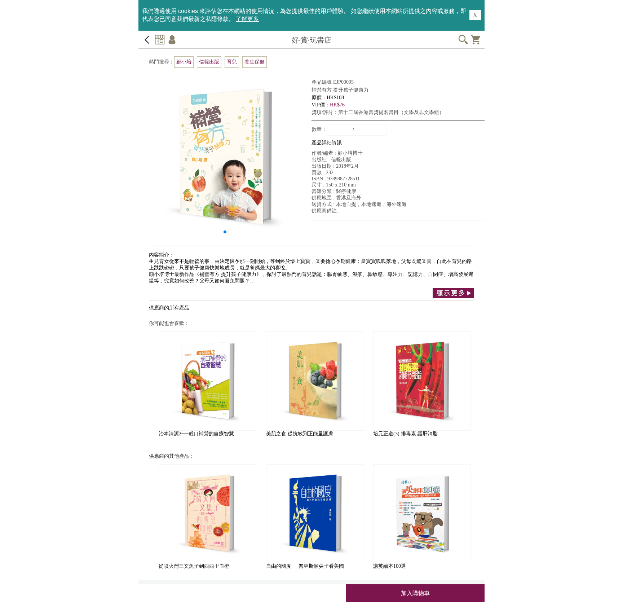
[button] (225, 231)
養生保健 (254, 62)
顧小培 (183, 62)
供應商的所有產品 (169, 308)
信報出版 (209, 62)
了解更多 (247, 19)
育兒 (232, 62)
